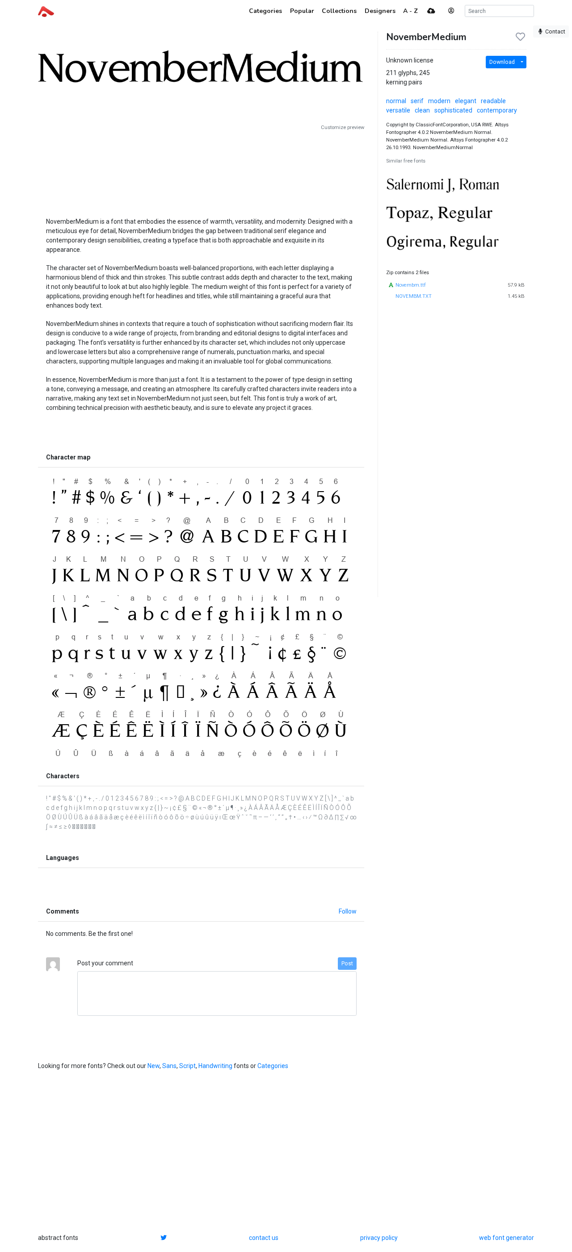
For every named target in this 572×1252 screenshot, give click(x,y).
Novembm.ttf (410, 285)
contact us (263, 1237)
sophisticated (453, 110)
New (153, 1065)
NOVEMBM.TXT (413, 296)
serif (417, 100)
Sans (169, 1065)
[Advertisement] (201, 170)
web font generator (506, 1237)
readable (493, 100)
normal (396, 100)
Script (187, 1065)
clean (422, 110)
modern (439, 100)
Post (347, 963)
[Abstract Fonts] (46, 11)
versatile (398, 110)
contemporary (497, 110)
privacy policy (379, 1237)
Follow (348, 911)
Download (502, 62)
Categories (272, 1065)
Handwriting (215, 1065)
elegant (465, 100)
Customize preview (342, 127)
